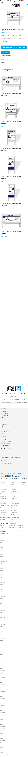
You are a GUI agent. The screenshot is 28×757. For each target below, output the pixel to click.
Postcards (13, 482)
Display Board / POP (4, 505)
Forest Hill (2, 631)
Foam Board (2, 484)
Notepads (24, 484)
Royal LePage (2, 603)
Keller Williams (3, 659)
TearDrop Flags (21, 527)
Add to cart (5, 52)
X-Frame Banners (3, 512)
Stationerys (2, 540)
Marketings (2, 538)
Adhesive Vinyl (3, 496)
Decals (1, 527)
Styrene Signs (3, 503)
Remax (1, 547)
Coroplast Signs (3, 480)
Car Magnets (2, 491)
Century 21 (2, 617)
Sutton (1, 589)
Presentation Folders (15, 491)
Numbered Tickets (15, 503)
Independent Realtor (4, 533)
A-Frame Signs (3, 514)
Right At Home (3, 645)
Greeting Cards (14, 498)
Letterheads (24, 480)
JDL (1, 742)
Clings (12, 521)
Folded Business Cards (15, 517)
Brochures (13, 487)
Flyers (12, 484)
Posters (12, 507)
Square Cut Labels (4, 530)
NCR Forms (24, 487)
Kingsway (2, 673)
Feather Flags (20, 525)
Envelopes (24, 482)
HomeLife (2, 575)
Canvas (1, 507)
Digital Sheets (14, 512)
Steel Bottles (11, 527)
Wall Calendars (14, 505)
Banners (1, 487)
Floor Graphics (3, 482)
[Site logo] (15, 5)
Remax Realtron (3, 561)
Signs (1, 535)
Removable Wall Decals (5, 517)
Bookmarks (13, 489)
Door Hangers (14, 510)
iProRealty (2, 687)
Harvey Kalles (3, 728)
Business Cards (14, 480)
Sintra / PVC (2, 510)
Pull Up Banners (3, 489)
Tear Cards (13, 514)
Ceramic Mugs (12, 525)
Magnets (13, 496)
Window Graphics (4, 498)
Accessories (2, 519)
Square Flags (20, 530)
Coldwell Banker (3, 701)
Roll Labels (2, 525)
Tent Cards (13, 519)
